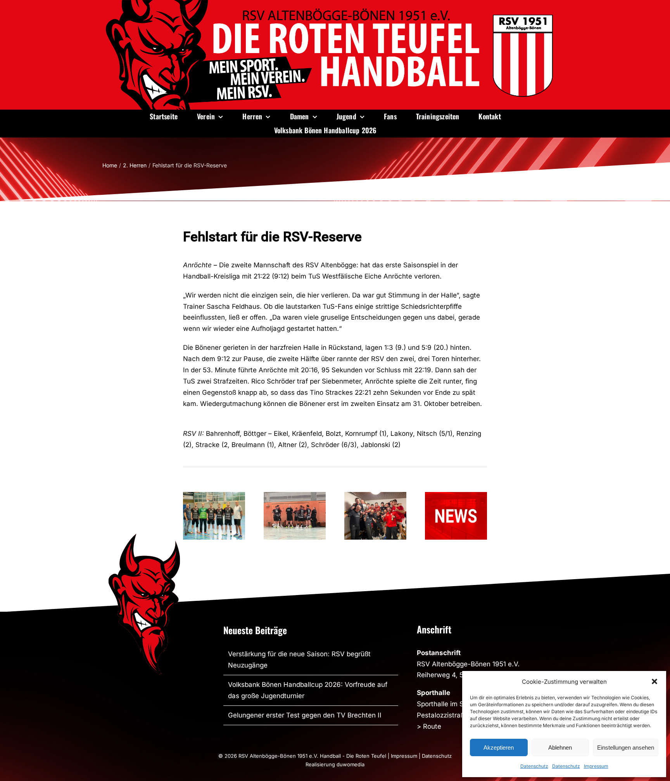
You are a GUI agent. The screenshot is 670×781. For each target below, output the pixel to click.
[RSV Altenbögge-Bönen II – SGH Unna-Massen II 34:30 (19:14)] (375, 516)
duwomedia (350, 764)
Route (432, 726)
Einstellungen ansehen (625, 747)
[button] (654, 681)
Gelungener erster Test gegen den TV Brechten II (305, 715)
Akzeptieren (499, 747)
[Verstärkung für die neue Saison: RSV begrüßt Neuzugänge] (214, 516)
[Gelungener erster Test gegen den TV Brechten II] (295, 516)
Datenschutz (534, 766)
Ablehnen (560, 747)
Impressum (596, 766)
